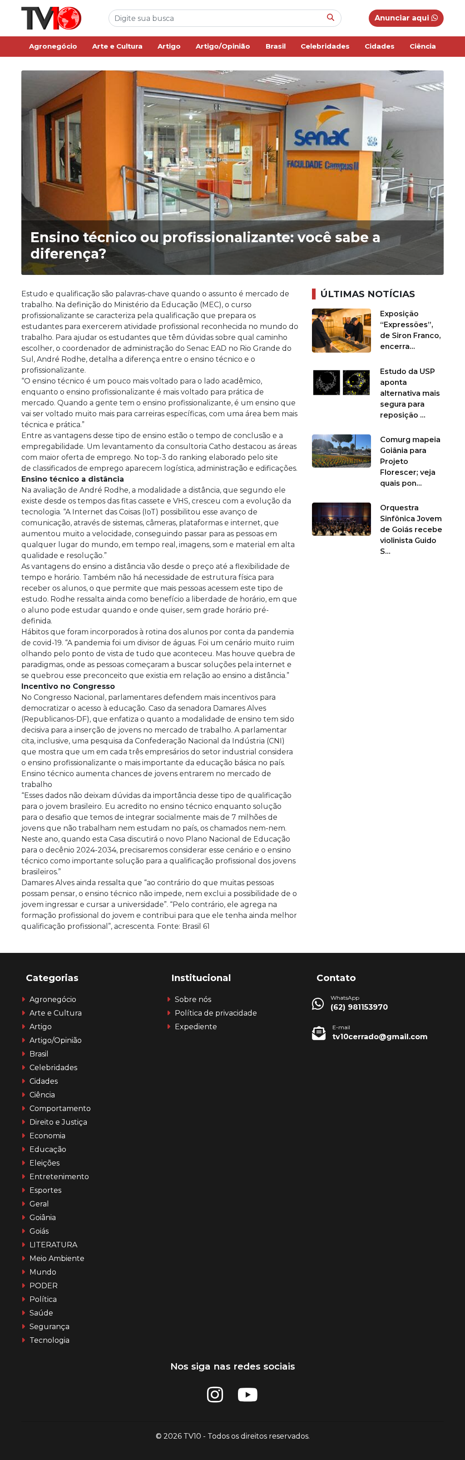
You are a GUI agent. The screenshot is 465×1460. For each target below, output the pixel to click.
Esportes (45, 1190)
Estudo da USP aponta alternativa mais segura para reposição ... (410, 393)
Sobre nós (193, 999)
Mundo (43, 1272)
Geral (39, 1204)
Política (43, 1299)
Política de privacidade (216, 1013)
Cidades (380, 46)
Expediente (196, 1026)
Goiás (39, 1231)
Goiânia (43, 1217)
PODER (44, 1285)
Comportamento (60, 1108)
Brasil (276, 46)
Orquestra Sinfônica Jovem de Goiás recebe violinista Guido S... (411, 529)
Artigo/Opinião (223, 46)
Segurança (49, 1326)
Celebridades (325, 46)
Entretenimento (59, 1176)
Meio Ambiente (57, 1258)
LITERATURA (53, 1245)
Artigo (169, 46)
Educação (48, 1149)
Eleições (44, 1163)
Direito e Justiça (58, 1122)
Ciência (423, 46)
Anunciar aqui (403, 18)
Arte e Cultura (117, 46)
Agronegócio (53, 46)
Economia (47, 1135)
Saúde (41, 1313)
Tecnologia (49, 1340)
